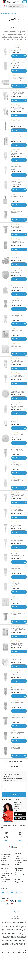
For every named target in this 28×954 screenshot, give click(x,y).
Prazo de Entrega (5, 875)
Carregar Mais (14, 766)
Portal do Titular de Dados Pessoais (19, 875)
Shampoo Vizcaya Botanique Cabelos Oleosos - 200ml (18, 555)
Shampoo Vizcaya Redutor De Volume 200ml (17, 733)
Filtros (3, 10)
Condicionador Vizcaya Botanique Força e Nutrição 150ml (17, 376)
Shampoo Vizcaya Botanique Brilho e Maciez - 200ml (17, 585)
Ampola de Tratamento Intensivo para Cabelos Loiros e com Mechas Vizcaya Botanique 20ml (17, 183)
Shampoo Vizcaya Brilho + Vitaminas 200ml (17, 212)
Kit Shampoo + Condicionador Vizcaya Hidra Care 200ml (18, 600)
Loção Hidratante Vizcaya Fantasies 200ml (17, 316)
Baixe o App (24, 2)
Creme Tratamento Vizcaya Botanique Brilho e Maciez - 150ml (17, 496)
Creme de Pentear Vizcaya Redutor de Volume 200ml (17, 703)
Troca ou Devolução (6, 879)
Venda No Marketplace (6, 854)
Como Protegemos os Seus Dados (20, 878)
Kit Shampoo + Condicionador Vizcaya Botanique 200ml (16, 347)
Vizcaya (14, 13)
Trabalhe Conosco (5, 856)
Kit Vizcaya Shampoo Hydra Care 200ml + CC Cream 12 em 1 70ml (17, 94)
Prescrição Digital (19, 862)
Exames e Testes (19, 858)
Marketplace (4, 881)
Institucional (5, 852)
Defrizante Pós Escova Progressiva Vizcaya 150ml (17, 450)
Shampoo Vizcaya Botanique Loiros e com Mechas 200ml (16, 153)
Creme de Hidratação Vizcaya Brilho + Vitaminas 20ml (17, 242)
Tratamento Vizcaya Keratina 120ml (16, 420)
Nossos (18, 852)
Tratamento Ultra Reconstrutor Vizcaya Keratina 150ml (16, 49)
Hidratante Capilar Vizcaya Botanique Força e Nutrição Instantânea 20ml (17, 406)
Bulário (2, 862)
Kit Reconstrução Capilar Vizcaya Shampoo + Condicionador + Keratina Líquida (17, 644)
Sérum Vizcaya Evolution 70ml (17, 122)
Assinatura (17, 864)
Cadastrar (14, 794)
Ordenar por (11, 10)
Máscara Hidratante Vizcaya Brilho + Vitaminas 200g (18, 271)
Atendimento (5, 868)
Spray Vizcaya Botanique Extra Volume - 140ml (17, 465)
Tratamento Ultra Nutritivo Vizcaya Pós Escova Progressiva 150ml (17, 64)
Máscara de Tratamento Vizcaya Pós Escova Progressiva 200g (17, 436)
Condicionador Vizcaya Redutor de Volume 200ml (17, 688)
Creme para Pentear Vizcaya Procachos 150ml (18, 718)
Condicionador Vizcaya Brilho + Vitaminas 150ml (17, 227)
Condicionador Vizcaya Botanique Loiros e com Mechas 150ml (16, 168)
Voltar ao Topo (13, 912)
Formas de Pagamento (6, 873)
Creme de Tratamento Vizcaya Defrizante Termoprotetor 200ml (16, 749)
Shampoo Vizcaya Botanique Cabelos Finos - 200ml (17, 570)
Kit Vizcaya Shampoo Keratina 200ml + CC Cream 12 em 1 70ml (17, 108)
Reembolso (4, 877)
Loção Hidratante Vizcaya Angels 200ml (17, 301)
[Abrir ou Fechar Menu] (2, 6)
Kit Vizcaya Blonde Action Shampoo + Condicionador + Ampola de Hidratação (18, 630)
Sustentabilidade (5, 864)
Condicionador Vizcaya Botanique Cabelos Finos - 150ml (17, 525)
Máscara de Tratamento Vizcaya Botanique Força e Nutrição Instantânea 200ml (17, 391)
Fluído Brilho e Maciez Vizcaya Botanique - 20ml (17, 480)
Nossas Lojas (4, 860)
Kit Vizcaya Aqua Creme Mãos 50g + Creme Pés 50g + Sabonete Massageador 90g (17, 79)
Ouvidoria (3, 858)
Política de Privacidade (20, 872)
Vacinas (17, 856)
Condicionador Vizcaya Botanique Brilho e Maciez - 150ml (17, 540)
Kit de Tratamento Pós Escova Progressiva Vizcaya (18, 331)
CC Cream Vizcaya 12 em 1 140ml (17, 137)
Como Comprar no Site (6, 871)
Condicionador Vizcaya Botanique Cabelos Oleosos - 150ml (18, 510)
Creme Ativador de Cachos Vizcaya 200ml (17, 673)
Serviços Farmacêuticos (21, 860)
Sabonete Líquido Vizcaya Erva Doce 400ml (17, 197)
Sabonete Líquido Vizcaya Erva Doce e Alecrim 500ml (17, 286)
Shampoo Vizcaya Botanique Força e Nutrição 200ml (17, 362)
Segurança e (19, 869)
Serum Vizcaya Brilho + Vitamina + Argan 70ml (16, 256)
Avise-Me (14, 56)
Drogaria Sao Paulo (5, 13)
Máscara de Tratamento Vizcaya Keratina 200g (17, 658)
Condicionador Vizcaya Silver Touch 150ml (18, 614)
